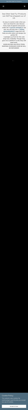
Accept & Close (14, 406)
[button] (3, 6)
